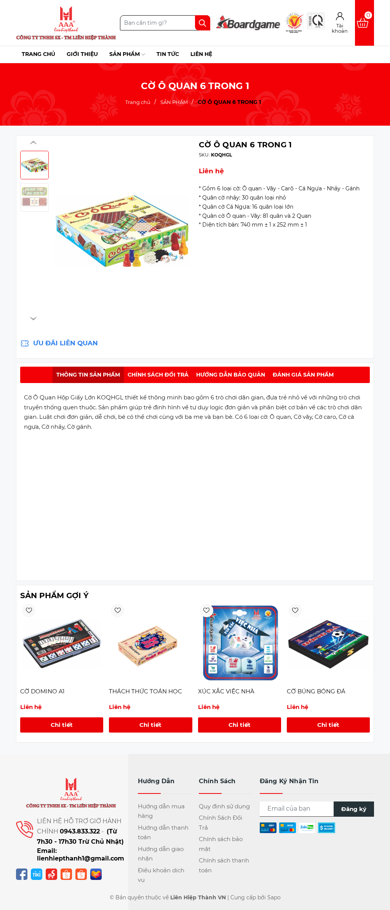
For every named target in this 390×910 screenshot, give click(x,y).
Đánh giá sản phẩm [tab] (303, 374)
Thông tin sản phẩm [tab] (88, 374)
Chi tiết (62, 724)
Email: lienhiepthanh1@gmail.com (80, 854)
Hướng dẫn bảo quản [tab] (230, 374)
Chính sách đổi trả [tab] (158, 374)
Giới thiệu (82, 54)
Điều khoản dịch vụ (161, 875)
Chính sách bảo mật (221, 844)
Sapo (274, 897)
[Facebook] (21, 873)
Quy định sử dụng (224, 806)
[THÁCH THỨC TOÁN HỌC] (150, 643)
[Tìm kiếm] (202, 22)
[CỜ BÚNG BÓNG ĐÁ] (328, 643)
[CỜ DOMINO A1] (61, 643)
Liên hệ (201, 54)
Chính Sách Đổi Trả (220, 822)
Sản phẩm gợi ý (54, 595)
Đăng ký (353, 809)
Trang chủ (38, 54)
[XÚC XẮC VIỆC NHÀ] (239, 643)
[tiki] (36, 873)
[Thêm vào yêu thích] (28, 610)
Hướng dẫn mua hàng (161, 811)
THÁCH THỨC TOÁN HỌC (145, 691)
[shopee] (66, 873)
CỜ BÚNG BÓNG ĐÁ (316, 691)
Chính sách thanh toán (224, 865)
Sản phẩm (125, 54)
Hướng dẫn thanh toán (163, 832)
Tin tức (168, 54)
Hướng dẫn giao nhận (161, 853)
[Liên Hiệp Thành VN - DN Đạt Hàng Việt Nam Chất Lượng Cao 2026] (66, 22)
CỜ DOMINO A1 (42, 691)
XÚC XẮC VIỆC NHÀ (226, 691)
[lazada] (96, 873)
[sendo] (51, 873)
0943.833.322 (80, 831)
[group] (122, 230)
